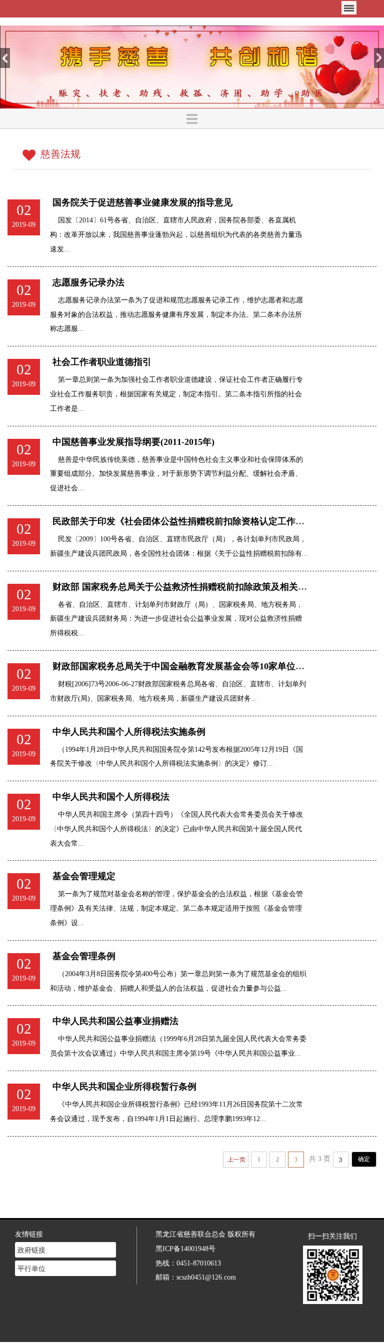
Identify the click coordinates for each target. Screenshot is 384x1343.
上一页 (237, 1159)
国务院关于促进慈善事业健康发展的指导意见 (142, 202)
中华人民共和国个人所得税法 (111, 797)
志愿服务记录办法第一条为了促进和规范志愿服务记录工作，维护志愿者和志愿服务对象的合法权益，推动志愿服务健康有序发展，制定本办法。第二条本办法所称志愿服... (176, 314)
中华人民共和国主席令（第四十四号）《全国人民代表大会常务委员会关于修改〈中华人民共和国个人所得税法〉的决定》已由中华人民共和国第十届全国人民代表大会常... (176, 828)
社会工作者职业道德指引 (102, 362)
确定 (364, 1159)
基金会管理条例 (84, 956)
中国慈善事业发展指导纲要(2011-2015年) (133, 442)
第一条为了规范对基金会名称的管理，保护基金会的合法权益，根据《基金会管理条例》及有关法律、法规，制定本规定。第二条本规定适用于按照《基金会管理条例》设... (176, 908)
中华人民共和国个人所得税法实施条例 (129, 732)
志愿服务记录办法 (88, 282)
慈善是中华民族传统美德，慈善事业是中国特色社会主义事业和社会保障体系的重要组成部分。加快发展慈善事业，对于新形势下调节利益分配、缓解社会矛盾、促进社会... (176, 473)
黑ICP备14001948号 (186, 1249)
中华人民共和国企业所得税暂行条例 (124, 1087)
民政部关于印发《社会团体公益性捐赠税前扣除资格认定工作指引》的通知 (201, 521)
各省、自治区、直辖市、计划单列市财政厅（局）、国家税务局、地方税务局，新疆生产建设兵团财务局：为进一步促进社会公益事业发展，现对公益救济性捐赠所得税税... (176, 618)
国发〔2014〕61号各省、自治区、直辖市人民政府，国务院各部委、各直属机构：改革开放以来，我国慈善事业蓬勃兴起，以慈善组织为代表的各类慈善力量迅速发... (176, 234)
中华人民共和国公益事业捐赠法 (115, 1021)
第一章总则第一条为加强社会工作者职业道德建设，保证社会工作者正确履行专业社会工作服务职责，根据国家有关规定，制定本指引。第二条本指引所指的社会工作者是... (176, 393)
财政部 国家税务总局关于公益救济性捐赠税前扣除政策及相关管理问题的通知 (206, 587)
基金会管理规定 (84, 876)
